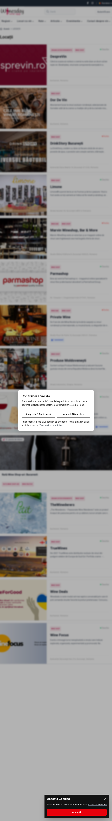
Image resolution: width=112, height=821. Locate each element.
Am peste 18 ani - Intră (38, 414)
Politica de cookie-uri (97, 804)
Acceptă (76, 812)
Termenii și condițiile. (51, 425)
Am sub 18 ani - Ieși (73, 414)
